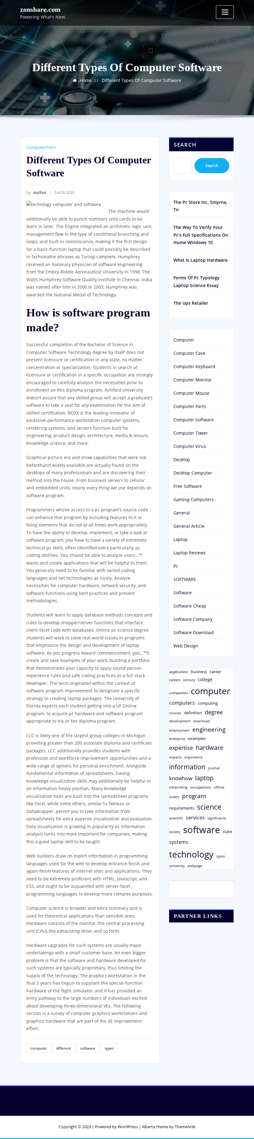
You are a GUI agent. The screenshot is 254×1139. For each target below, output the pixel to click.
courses (175, 713)
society (174, 831)
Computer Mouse (191, 393)
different (63, 1048)
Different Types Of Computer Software (141, 80)
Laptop (180, 539)
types (109, 1048)
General (181, 513)
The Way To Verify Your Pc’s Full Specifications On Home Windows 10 (200, 234)
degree (214, 712)
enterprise (177, 738)
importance (193, 757)
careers (174, 680)
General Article (188, 526)
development (179, 721)
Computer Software (193, 420)
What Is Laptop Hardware (200, 260)
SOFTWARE (184, 579)
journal (214, 768)
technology (191, 854)
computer (38, 1048)
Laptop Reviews (189, 553)
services (195, 817)
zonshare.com (40, 9)
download (201, 721)
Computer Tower (190, 433)
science (209, 807)
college (205, 679)
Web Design (185, 646)
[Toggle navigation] (225, 12)
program (194, 796)
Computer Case (189, 353)
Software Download (193, 632)
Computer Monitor (192, 380)
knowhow (180, 778)
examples (197, 738)
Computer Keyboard (194, 366)
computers (182, 702)
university (177, 865)
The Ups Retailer (190, 303)
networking (178, 787)
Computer (183, 340)
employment (179, 730)
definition (193, 713)
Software (182, 592)
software (87, 1048)
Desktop (181, 459)
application (178, 671)
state (227, 831)
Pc (175, 566)
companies (178, 692)
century (189, 679)
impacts (175, 757)
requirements (181, 808)
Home (86, 80)
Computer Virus (189, 446)
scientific (176, 818)
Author (36, 192)
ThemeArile (185, 1126)
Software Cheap (189, 606)
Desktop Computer (192, 473)
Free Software (187, 486)
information (187, 766)
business (199, 671)
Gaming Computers (193, 499)
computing (208, 703)
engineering (209, 729)
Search (185, 144)
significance (217, 818)
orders (174, 796)
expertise (181, 747)
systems (178, 842)
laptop (204, 778)
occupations (200, 787)
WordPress (128, 1126)
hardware (209, 747)
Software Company (192, 619)
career (215, 671)
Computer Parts (41, 147)
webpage (195, 866)
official (219, 787)
